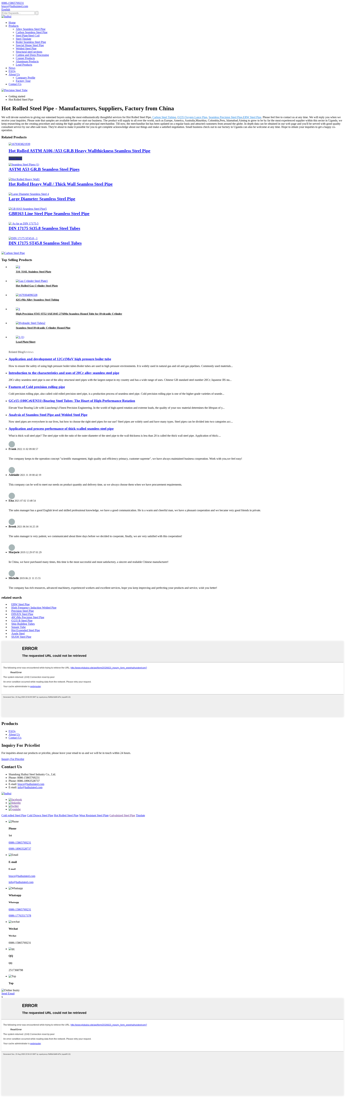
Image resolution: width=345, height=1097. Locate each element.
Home (12, 22)
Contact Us (15, 84)
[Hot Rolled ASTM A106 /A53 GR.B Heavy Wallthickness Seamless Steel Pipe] (19, 144)
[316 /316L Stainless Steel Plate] (18, 266)
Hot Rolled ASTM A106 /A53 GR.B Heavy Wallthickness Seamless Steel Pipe (79, 150)
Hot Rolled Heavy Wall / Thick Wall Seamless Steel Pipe (61, 184)
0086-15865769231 (20, 842)
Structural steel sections (29, 51)
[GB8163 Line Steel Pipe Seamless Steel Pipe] (28, 208)
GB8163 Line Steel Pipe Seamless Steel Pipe (49, 213)
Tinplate (140, 815)
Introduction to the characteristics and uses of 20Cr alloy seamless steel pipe (64, 373)
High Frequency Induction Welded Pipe (33, 607)
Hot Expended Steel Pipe (25, 630)
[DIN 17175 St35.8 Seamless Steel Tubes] (23, 223)
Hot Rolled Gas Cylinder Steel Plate (37, 285)
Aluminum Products (27, 61)
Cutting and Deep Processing (32, 54)
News (12, 67)
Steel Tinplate (23, 38)
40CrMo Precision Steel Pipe (27, 617)
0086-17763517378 (20, 915)
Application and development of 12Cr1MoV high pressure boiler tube (60, 359)
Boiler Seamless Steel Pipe (31, 42)
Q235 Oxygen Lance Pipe (192, 117)
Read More (15, 158)
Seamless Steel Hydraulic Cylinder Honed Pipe (43, 327)
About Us (14, 74)
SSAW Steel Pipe (21, 636)
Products (14, 25)
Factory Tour (23, 80)
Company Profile (25, 77)
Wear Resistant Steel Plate (94, 815)
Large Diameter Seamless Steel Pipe (42, 198)
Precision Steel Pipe (22, 610)
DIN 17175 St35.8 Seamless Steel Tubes (44, 228)
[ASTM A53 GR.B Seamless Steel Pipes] (24, 164)
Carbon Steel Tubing (164, 117)
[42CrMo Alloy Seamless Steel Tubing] (26, 294)
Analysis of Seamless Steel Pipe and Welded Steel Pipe (48, 415)
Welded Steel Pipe (26, 48)
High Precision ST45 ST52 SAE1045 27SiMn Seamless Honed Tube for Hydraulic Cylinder (69, 313)
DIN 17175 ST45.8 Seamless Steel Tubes (45, 243)
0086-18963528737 (20, 848)
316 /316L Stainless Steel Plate (33, 271)
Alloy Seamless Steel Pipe (30, 29)
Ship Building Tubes (23, 623)
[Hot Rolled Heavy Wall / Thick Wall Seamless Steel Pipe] (24, 179)
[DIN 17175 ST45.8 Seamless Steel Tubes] (23, 238)
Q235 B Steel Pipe (22, 620)
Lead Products (24, 64)
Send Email (8, 993)
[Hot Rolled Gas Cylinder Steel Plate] (32, 280)
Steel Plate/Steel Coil (28, 35)
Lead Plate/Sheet (25, 341)
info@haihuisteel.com (30, 787)
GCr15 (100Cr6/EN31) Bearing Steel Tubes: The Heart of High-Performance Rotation (72, 401)
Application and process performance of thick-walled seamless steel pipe (61, 428)
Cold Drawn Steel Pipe (40, 815)
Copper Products (25, 58)
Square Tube (18, 627)
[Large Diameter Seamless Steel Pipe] (29, 194)
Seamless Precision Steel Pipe (225, 117)
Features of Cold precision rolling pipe (37, 387)
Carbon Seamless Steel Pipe (31, 32)
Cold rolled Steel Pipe (13, 815)
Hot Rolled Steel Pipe (66, 815)
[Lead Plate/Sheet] (20, 337)
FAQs (12, 71)
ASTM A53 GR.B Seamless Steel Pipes (44, 169)
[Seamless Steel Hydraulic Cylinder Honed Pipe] (30, 323)
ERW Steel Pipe (252, 117)
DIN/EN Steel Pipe (22, 614)
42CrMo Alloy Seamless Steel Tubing (37, 299)
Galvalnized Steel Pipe (122, 815)
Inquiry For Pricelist (12, 759)
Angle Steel (18, 633)
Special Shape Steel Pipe (30, 45)
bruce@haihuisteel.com (31, 784)
